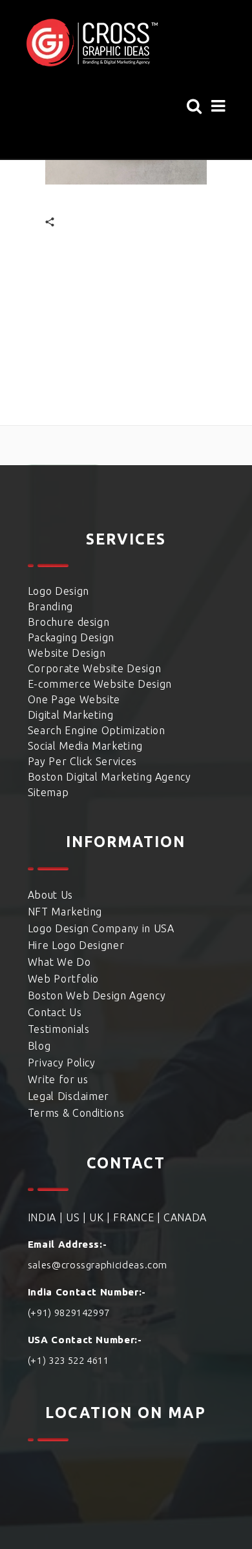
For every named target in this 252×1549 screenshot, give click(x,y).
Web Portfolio (63, 978)
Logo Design (58, 591)
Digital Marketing (71, 715)
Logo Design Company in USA (101, 928)
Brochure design (69, 622)
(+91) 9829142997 (69, 1312)
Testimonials (59, 1029)
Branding (50, 606)
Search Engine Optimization (96, 730)
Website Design (67, 653)
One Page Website (74, 699)
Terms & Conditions (76, 1113)
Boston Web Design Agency (96, 995)
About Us (50, 895)
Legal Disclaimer (68, 1096)
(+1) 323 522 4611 (68, 1360)
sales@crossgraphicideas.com (97, 1264)
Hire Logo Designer (76, 945)
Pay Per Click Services (82, 761)
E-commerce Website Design (100, 684)
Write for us (58, 1079)
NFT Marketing (65, 911)
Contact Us (54, 1012)
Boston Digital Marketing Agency (109, 777)
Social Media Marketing (85, 746)
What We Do (59, 962)
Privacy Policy (62, 1062)
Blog (39, 1046)
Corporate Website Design (94, 668)
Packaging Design (71, 637)
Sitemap (48, 792)
